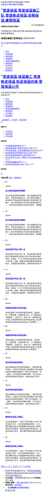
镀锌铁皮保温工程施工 (14, 417)
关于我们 (9, 66)
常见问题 (9, 136)
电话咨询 (22, 120)
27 (20, 466)
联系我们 (9, 70)
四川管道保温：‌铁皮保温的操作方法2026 (21, 150)
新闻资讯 (9, 63)
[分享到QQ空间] (9, 490)
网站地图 (12, 4)
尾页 (29, 466)
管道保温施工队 (15, 475)
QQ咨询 (14, 120)
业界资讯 (9, 134)
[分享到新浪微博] (12, 490)
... (12, 466)
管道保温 (9, 54)
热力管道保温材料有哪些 (15, 191)
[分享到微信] (14, 490)
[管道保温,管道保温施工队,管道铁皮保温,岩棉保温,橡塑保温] (22, 20)
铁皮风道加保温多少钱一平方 (17, 164)
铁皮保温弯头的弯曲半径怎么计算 (19, 153)
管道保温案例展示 (12, 61)
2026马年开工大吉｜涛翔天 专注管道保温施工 (23, 157)
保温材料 (9, 59)
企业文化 (9, 68)
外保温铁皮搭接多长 (13, 146)
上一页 (7, 466)
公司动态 (9, 131)
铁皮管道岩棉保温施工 (14, 362)
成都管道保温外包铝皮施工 (16, 308)
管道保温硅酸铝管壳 (13, 162)
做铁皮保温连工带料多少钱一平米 (19, 148)
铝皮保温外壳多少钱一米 (15, 249)
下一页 (24, 466)
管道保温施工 (36, 471)
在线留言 (4, 4)
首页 (7, 51)
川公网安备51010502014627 (18, 487)
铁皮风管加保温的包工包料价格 (18, 155)
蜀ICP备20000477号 (24, 483)
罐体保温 (9, 56)
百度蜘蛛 (19, 4)
